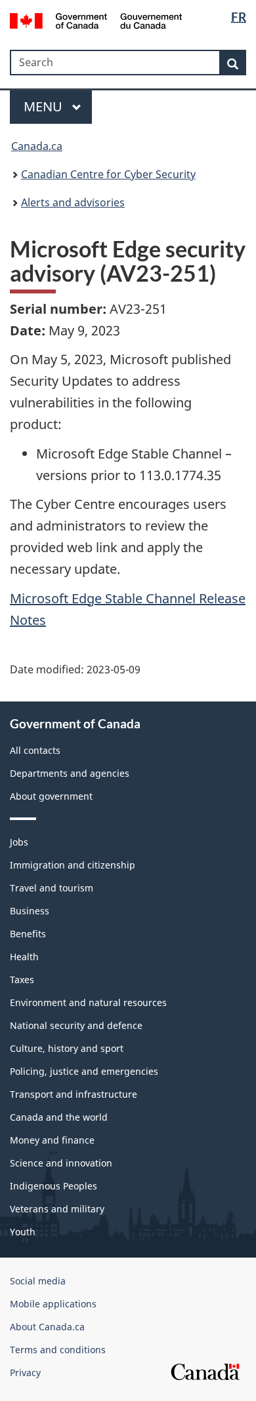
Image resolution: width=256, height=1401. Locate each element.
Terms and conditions (58, 1349)
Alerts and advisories (73, 202)
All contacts (35, 750)
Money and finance (52, 1140)
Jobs (19, 842)
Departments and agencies (69, 773)
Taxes (22, 979)
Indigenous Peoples (53, 1186)
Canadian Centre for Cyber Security (108, 174)
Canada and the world (59, 1117)
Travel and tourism (51, 888)
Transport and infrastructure (73, 1094)
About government (51, 796)
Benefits (28, 933)
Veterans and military (57, 1209)
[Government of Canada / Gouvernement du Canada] (96, 20)
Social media (38, 1281)
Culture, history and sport (66, 1048)
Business (29, 911)
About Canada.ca (47, 1326)
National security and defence (76, 1025)
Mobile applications (53, 1304)
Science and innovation (61, 1163)
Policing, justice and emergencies (84, 1071)
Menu (45, 106)
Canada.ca (36, 146)
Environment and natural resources (88, 1002)
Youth (22, 1231)
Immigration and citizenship (72, 865)
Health (24, 956)
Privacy (25, 1372)
